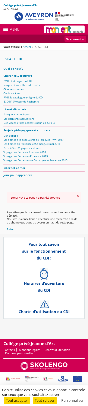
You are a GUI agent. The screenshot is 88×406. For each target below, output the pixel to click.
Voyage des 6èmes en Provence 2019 (25, 156)
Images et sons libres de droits (21, 85)
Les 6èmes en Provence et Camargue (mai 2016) (32, 144)
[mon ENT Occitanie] (64, 29)
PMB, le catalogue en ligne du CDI (23, 97)
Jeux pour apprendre (17, 175)
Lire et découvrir (14, 109)
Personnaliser (72, 400)
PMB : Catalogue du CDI (17, 81)
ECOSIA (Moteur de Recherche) (21, 101)
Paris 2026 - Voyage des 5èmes (22, 148)
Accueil (27, 47)
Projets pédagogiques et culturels (26, 130)
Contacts (9, 350)
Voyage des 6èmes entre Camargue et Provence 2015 (35, 160)
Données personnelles (19, 353)
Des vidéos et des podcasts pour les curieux (29, 123)
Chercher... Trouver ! (17, 76)
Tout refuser (45, 400)
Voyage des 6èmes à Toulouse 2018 (24, 152)
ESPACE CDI (12, 59)
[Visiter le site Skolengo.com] (44, 369)
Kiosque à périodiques (16, 114)
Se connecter (75, 39)
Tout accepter (17, 400)
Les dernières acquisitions (18, 119)
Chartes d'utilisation (57, 350)
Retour (11, 229)
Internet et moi (14, 168)
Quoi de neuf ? (13, 69)
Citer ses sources (13, 89)
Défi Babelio (10, 135)
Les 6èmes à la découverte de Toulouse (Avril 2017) (34, 140)
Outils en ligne (11, 93)
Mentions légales (29, 350)
